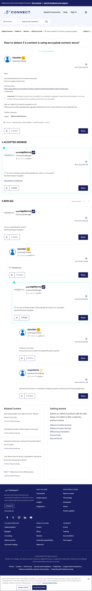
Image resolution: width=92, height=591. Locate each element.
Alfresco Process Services (60, 428)
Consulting (8, 536)
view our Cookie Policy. (49, 583)
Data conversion (9, 540)
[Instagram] (19, 517)
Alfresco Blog (9, 421)
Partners (39, 536)
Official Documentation (60, 431)
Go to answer (47, 51)
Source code (55, 435)
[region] (46, 583)
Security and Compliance (42, 566)
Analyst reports (41, 498)
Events (65, 527)
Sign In (74, 12)
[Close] (88, 578)
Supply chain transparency (72, 566)
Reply (83, 131)
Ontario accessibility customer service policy (34, 569)
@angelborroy (17, 267)
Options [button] (86, 31)
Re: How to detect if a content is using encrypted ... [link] (61, 31)
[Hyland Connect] (17, 12)
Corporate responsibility (44, 540)
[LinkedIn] (25, 517)
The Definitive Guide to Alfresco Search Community (21, 429)
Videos (65, 506)
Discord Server (56, 438)
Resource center (68, 493)
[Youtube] (31, 517)
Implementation (10, 527)
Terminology (67, 498)
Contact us (9, 506)
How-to (47, 122)
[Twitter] (13, 517)
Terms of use (27, 566)
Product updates (68, 511)
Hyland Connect (7, 31)
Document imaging (10, 544)
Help (65, 12)
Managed (7, 531)
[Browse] (86, 12)
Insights (39, 502)
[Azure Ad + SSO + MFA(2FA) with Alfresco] (85, 201)
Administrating (16, 122)
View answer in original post (13, 181)
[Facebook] (7, 517)
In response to (25, 159)
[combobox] (35, 21)
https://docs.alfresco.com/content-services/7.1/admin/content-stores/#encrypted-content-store (36, 89)
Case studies (40, 493)
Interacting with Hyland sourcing (62, 569)
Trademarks (57, 566)
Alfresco (26, 31)
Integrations (40, 506)
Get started (36, 3)
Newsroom (40, 544)
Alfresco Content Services (18, 116)
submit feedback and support (56, 3)
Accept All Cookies (39, 587)
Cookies (18, 566)
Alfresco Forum (37, 31)
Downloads (67, 502)
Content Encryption (38, 122)
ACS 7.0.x (8, 122)
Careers (39, 527)
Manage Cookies (23, 587)
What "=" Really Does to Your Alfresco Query (18, 472)
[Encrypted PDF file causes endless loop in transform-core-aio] (88, 201)
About (38, 531)
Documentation (68, 536)
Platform (18, 31)
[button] (6, 131)
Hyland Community (52, 12)
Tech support (67, 540)
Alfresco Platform (27, 122)
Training (66, 531)
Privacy (11, 566)
